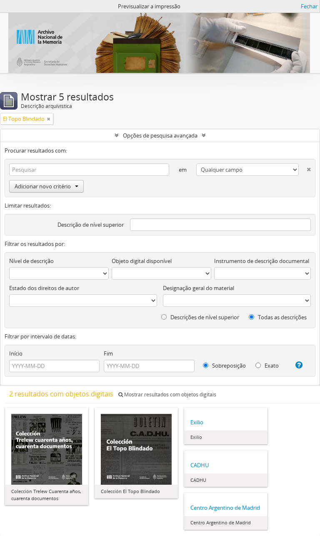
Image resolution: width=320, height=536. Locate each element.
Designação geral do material (198, 288)
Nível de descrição (31, 261)
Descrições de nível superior (204, 317)
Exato (271, 365)
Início (15, 353)
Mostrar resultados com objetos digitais (169, 394)
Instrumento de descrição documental (261, 261)
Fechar (309, 6)
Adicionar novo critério (43, 186)
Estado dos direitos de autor (44, 288)
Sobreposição (228, 365)
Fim (108, 353)
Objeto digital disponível (142, 261)
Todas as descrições (282, 317)
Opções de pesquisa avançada (160, 135)
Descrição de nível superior (91, 224)
